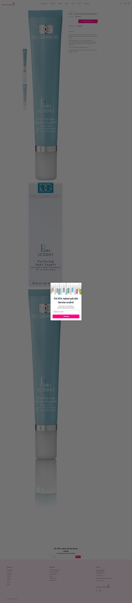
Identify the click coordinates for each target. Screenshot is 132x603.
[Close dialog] (80, 284)
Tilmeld (66, 316)
